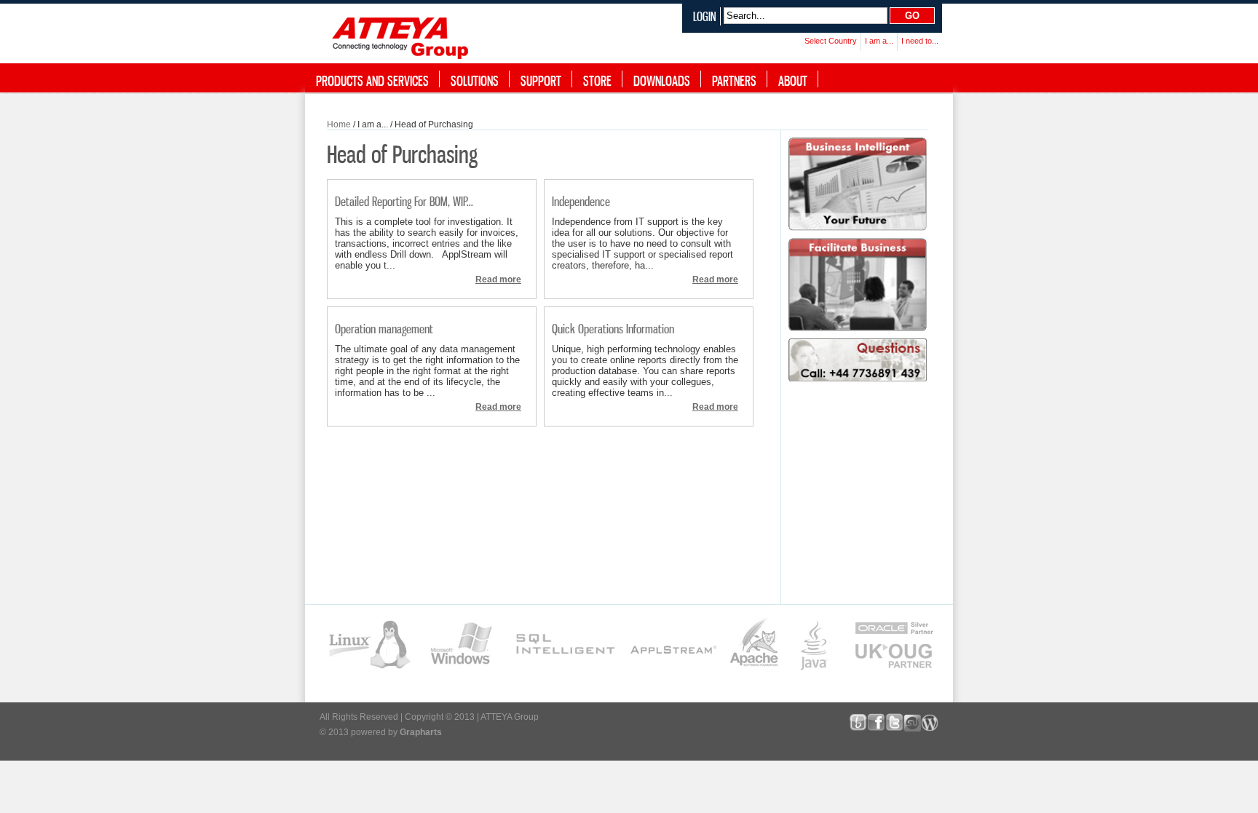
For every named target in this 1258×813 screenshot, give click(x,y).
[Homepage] (403, 35)
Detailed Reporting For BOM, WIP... (404, 201)
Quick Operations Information (613, 328)
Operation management (384, 328)
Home (339, 124)
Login (704, 16)
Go (912, 15)
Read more (498, 279)
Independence (581, 201)
